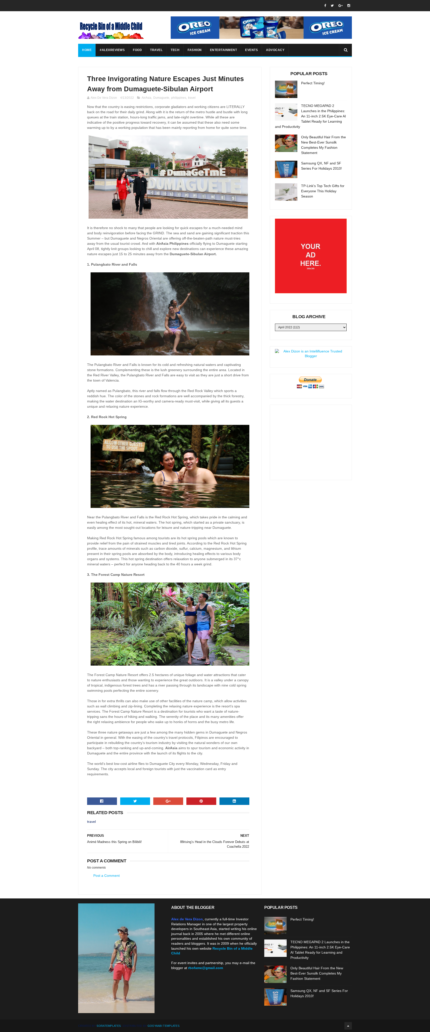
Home (87, 50)
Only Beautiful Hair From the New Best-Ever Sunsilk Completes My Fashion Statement (316, 973)
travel (192, 97)
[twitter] (332, 5)
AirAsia (146, 97)
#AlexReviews (112, 50)
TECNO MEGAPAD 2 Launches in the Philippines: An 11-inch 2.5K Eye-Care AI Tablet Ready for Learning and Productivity (310, 116)
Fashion (195, 50)
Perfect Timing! (313, 83)
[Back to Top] (348, 1026)
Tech (175, 50)
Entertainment (223, 50)
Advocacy (275, 50)
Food (137, 50)
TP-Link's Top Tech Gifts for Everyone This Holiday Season (322, 191)
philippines (178, 97)
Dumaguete (161, 97)
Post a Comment (106, 876)
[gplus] (340, 5)
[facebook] (325, 5)
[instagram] (349, 5)
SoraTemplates (109, 1025)
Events (251, 50)
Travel (156, 50)
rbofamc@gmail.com (205, 968)
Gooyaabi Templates (163, 1025)
